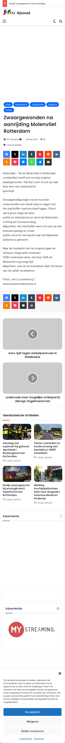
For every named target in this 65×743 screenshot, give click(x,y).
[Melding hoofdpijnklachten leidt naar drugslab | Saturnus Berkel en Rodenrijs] (48, 474)
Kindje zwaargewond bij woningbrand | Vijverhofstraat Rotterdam (16, 490)
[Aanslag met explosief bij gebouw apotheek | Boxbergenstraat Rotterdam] (17, 432)
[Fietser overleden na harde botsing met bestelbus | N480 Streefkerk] (48, 432)
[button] (60, 673)
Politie (9, 110)
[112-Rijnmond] (16, 12)
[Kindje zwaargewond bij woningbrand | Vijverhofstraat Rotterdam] (17, 474)
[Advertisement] (32, 61)
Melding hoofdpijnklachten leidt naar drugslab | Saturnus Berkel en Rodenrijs (47, 491)
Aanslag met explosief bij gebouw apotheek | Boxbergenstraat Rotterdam (16, 449)
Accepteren (32, 712)
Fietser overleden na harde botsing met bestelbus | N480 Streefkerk (47, 448)
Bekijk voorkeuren (32, 731)
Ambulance (21, 104)
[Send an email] (20, 139)
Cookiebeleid (25, 738)
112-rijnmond (12, 139)
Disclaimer (39, 738)
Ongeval (52, 104)
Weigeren (32, 721)
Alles (8, 104)
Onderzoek (38, 104)
